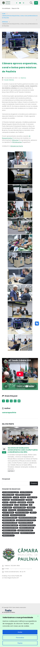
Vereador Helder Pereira (10, 528)
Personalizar (20, 637)
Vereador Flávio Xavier (10, 522)
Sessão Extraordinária (25, 510)
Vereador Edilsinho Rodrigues (26, 520)
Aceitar (20, 632)
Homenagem (22, 502)
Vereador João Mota (9, 530)
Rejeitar (20, 643)
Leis (30, 505)
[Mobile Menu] (36, 3)
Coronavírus (7, 497)
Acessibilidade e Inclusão (10, 492)
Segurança (12, 510)
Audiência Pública (8, 494)
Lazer (16, 505)
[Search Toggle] (31, 3)
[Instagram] (23, 2)
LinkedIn (11, 401)
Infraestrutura (8, 505)
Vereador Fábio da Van (25, 522)
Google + (15, 401)
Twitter (7, 401)
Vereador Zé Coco (8, 535)
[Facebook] (16, 2)
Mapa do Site (15, 8)
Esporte (5, 502)
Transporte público (22, 512)
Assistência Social (26, 492)
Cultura (15, 497)
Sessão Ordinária (9, 80)
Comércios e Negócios (23, 494)
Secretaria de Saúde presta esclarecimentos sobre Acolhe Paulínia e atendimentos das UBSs (23, 450)
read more (11, 471)
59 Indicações (17, 142)
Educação (6, 500)
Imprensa (23, 78)
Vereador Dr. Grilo (8, 520)
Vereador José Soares (26, 528)
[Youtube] (20, 2)
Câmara (23, 497)
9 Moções (15, 140)
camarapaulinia (9, 412)
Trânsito (5, 515)
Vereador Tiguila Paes (27, 533)
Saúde (4, 510)
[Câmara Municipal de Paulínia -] (6, 2)
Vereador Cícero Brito (10, 517)
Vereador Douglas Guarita (27, 517)
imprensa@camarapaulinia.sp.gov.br (21, 568)
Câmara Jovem (32, 497)
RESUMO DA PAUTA (17, 146)
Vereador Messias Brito (25, 530)
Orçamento (31, 507)
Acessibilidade (6, 8)
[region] (20, 630)
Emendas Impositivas (17, 500)
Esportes (13, 502)
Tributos (33, 512)
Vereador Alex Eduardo (18, 515)
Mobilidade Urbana (19, 507)
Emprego (29, 500)
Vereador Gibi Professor (27, 525)
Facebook (3, 401)
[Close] (38, 616)
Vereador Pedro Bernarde (11, 533)
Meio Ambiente (7, 507)
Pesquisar (6, 479)
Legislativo (23, 505)
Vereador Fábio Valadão (10, 525)
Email (19, 401)
